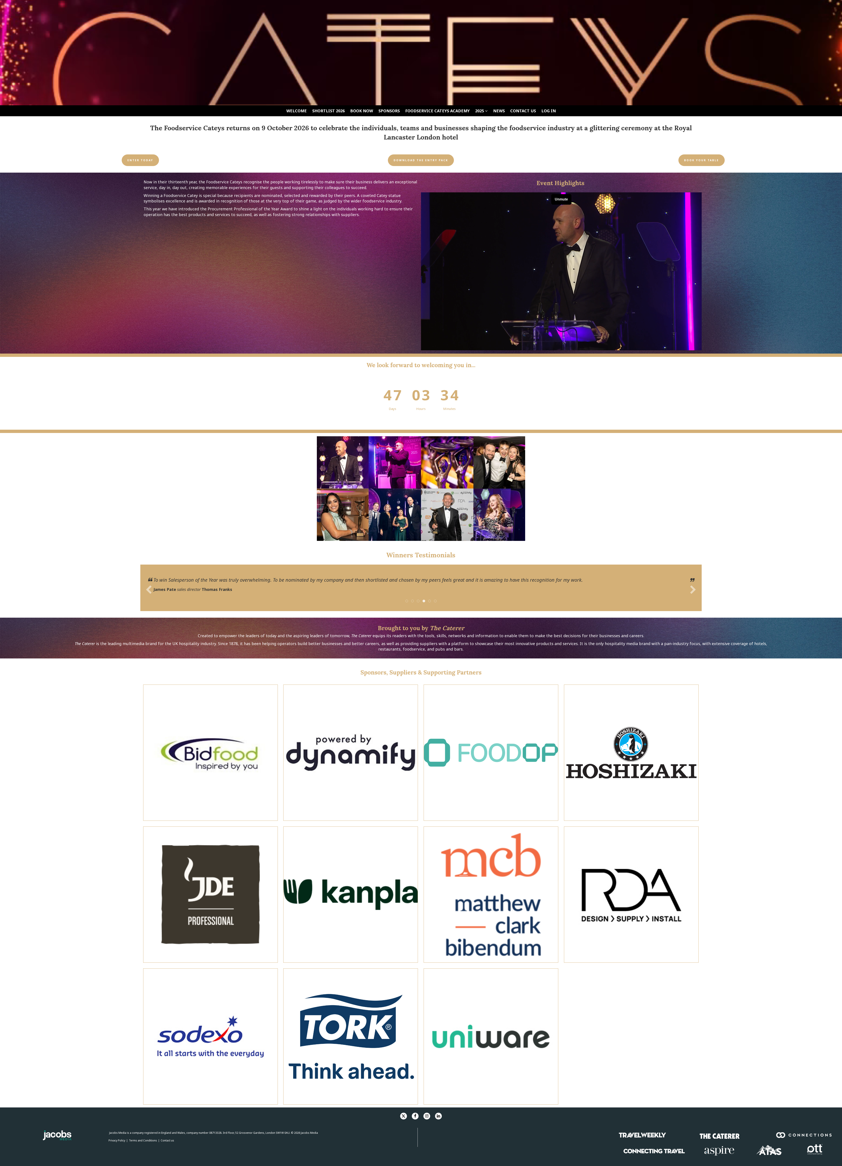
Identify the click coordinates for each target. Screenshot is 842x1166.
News (499, 110)
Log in (548, 110)
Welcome (296, 110)
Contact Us (523, 110)
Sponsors (389, 110)
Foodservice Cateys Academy (437, 110)
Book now (361, 110)
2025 (480, 110)
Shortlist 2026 (328, 110)
